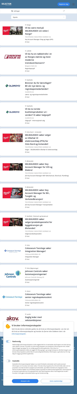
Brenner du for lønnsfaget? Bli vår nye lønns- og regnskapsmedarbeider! (38, 86)
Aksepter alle (25, 381)
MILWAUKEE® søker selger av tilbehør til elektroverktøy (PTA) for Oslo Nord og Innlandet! (38, 139)
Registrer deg (63, 4)
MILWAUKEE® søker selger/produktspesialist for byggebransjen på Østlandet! (38, 224)
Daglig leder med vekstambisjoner (33, 319)
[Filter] (64, 11)
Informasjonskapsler (19, 334)
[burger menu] (73, 4)
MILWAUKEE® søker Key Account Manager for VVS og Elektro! (38, 167)
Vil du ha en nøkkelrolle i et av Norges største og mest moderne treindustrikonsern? (38, 58)
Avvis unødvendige (56, 381)
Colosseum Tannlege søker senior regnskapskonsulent (38, 296)
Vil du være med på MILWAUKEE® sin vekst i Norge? (37, 30)
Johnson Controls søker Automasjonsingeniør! (36, 273)
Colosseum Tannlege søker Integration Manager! (38, 250)
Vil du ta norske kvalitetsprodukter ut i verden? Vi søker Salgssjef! (38, 112)
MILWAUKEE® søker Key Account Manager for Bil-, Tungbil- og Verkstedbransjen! (37, 194)
